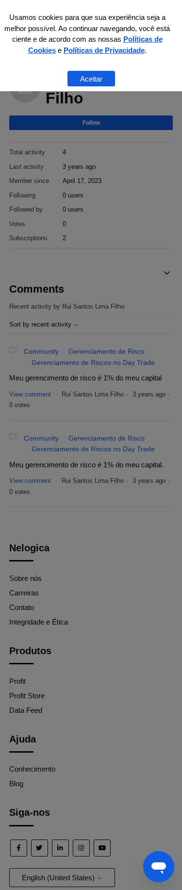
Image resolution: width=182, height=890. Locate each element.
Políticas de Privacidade (104, 50)
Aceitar (91, 79)
